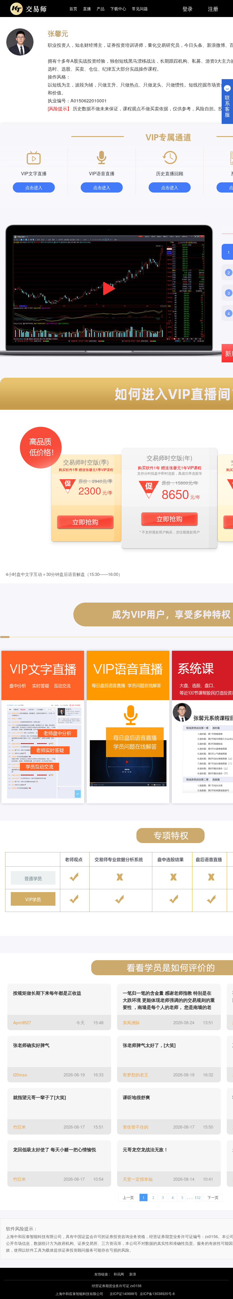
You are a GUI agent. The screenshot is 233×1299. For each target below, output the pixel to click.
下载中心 (118, 8)
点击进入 (33, 187)
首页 (73, 8)
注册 (213, 8)
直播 (87, 8)
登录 (187, 8)
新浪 (132, 1273)
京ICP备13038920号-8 (157, 1293)
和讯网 (119, 1273)
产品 (101, 8)
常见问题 (140, 8)
